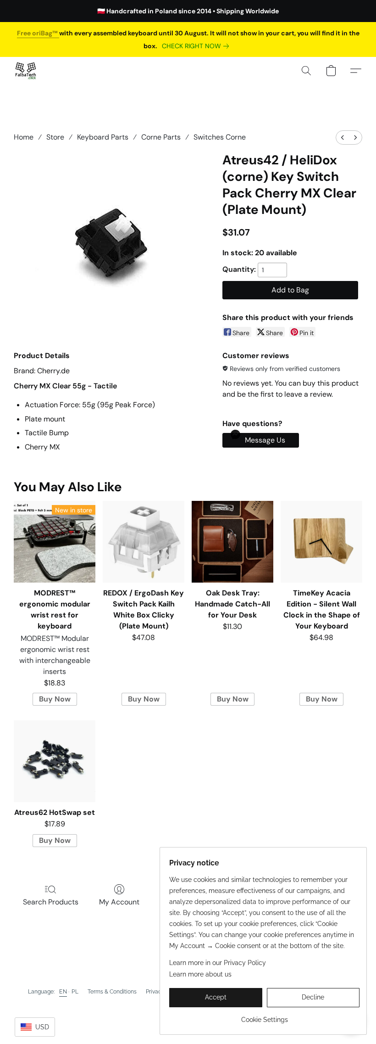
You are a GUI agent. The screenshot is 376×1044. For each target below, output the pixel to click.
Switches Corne (220, 137)
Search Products (50, 902)
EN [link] (63, 991)
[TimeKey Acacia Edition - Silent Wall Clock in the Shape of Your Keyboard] (321, 542)
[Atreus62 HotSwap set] (54, 761)
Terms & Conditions (112, 991)
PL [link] (75, 991)
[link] (197, 45)
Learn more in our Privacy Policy (217, 962)
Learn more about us (200, 974)
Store (55, 137)
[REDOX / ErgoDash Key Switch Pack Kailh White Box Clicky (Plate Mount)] (143, 542)
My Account (119, 902)
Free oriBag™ (38, 33)
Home (23, 137)
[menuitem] (342, 137)
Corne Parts (161, 137)
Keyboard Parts (102, 137)
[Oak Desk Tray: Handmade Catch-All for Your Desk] (232, 542)
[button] (26, 71)
